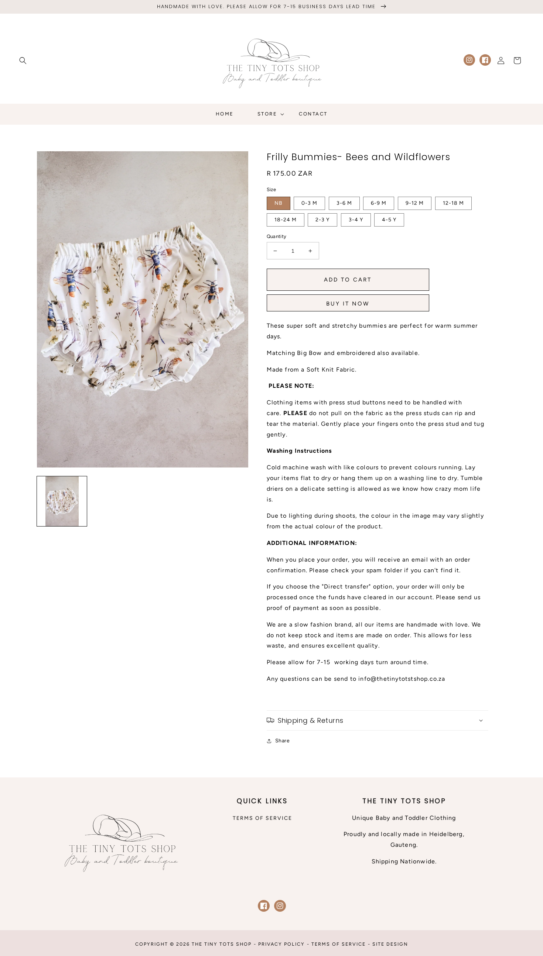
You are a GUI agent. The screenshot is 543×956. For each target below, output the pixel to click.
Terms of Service (262, 818)
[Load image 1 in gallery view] (62, 501)
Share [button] (282, 741)
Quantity (277, 236)
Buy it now (347, 303)
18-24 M (285, 220)
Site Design (390, 944)
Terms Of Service (338, 944)
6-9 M (378, 203)
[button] (23, 60)
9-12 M (415, 203)
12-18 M (453, 203)
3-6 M (344, 203)
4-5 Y (389, 220)
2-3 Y (322, 220)
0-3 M (309, 203)
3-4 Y (356, 220)
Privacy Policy (281, 944)
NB (278, 203)
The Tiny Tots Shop (222, 944)
